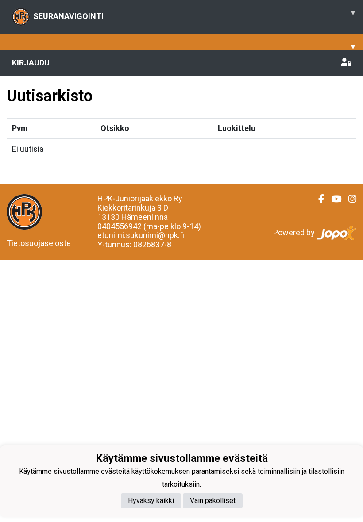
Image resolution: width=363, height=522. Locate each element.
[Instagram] (348, 199)
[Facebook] (317, 199)
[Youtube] (332, 199)
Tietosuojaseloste (39, 243)
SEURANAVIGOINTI (194, 14)
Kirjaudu (31, 62)
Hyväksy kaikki (151, 500)
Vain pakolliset (213, 500)
